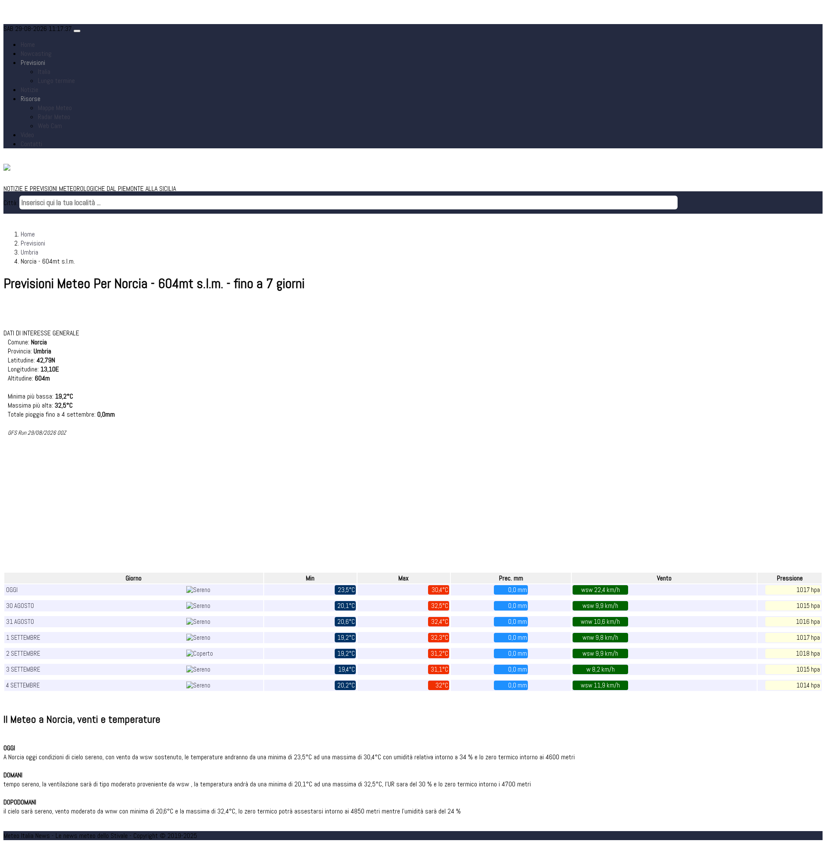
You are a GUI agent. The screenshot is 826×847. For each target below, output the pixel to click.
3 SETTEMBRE (23, 669)
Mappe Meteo (55, 107)
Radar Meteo (54, 116)
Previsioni (33, 243)
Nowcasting (36, 53)
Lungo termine (56, 80)
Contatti (31, 143)
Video (27, 134)
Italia (44, 71)
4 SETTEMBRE (23, 685)
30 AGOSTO (20, 606)
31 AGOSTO (20, 622)
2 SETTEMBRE (23, 653)
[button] (33, 62)
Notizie (29, 89)
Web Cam (50, 125)
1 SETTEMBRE (23, 637)
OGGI (12, 590)
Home (28, 44)
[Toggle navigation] (77, 31)
